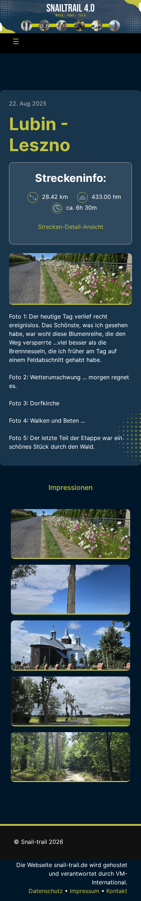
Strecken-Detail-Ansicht (70, 226)
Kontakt (116, 890)
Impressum (84, 890)
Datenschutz (46, 890)
